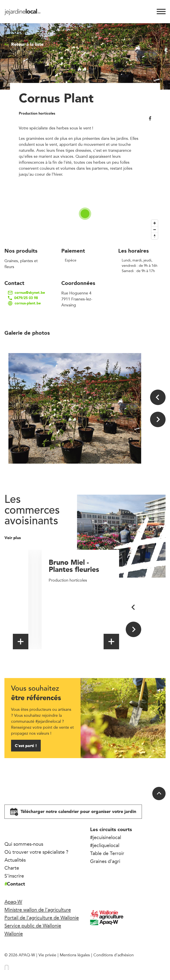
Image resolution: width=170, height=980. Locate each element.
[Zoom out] (154, 229)
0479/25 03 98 (26, 298)
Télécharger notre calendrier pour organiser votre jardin (77, 811)
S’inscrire (14, 876)
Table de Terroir (107, 853)
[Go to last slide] (158, 397)
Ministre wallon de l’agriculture (37, 909)
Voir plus (13, 537)
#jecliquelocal (104, 845)
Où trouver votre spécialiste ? (36, 852)
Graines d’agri (105, 861)
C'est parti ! (26, 745)
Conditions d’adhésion (113, 955)
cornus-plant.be (28, 303)
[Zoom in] (154, 223)
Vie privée (47, 955)
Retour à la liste (27, 44)
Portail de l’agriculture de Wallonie (41, 917)
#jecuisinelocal (105, 837)
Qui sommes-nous (23, 844)
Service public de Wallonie (32, 925)
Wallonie (13, 933)
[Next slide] (158, 419)
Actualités (15, 860)
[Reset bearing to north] (154, 236)
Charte (11, 868)
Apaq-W (13, 901)
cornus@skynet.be (30, 292)
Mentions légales (75, 955)
